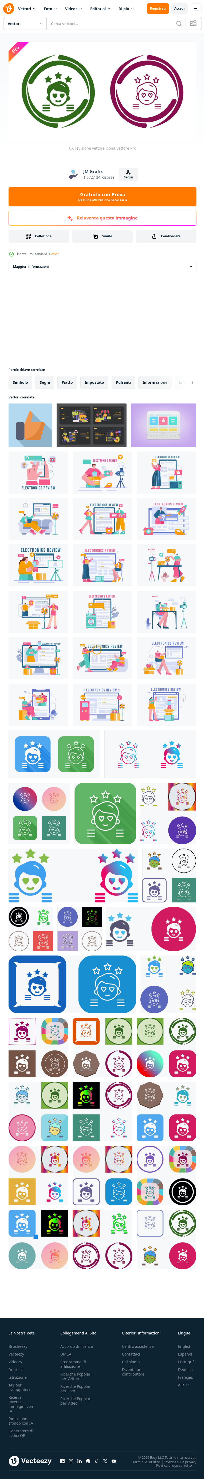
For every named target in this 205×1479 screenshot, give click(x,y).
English (180, 1344)
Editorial (98, 8)
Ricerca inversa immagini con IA (21, 1402)
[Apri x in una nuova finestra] (105, 1459)
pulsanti (123, 380)
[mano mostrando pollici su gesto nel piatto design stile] (30, 423)
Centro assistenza (138, 1344)
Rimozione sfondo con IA (21, 1419)
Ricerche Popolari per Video (76, 1399)
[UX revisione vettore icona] (54, 752)
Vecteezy (16, 1351)
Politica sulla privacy (176, 1459)
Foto (48, 8)
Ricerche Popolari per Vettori (76, 1374)
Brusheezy (18, 1344)
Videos (71, 8)
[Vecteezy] (8, 8)
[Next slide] (183, 380)
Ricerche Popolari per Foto (76, 1386)
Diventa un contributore (133, 1369)
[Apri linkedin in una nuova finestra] (79, 1459)
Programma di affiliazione (73, 1362)
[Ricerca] (179, 23)
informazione (155, 380)
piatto (67, 380)
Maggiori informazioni (31, 264)
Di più (124, 8)
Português (183, 1359)
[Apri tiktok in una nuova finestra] (96, 1459)
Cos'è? (53, 254)
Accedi (179, 8)
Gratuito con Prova (102, 196)
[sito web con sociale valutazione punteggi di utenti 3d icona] (163, 423)
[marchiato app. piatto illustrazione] (92, 423)
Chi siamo (131, 1359)
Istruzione (18, 1375)
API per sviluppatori (19, 1385)
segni (45, 380)
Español (181, 1351)
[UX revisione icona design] (168, 811)
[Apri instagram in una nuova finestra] (71, 1459)
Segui (128, 177)
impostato (94, 380)
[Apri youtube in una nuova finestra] (114, 1459)
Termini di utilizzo (142, 1459)
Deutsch (181, 1367)
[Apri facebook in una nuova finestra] (62, 1459)
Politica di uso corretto (170, 1463)
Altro (178, 1383)
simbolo (20, 380)
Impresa (16, 1367)
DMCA (65, 1351)
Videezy (15, 1359)
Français (181, 1375)
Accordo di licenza (76, 1344)
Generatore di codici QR (21, 1431)
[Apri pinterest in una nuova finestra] (88, 1459)
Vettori (24, 8)
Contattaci (131, 1351)
